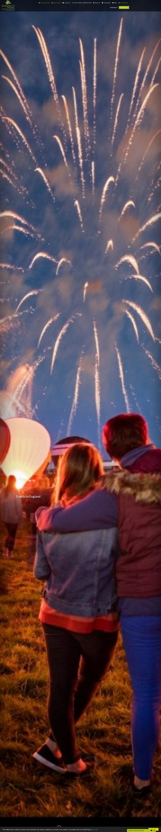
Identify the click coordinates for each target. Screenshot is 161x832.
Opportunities (124, 2)
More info (95, 829)
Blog (115, 2)
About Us (97, 2)
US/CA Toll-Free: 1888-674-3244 (82, 2)
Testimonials (106, 2)
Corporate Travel (45, 2)
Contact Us (67, 2)
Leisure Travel (57, 2)
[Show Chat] (151, 830)
